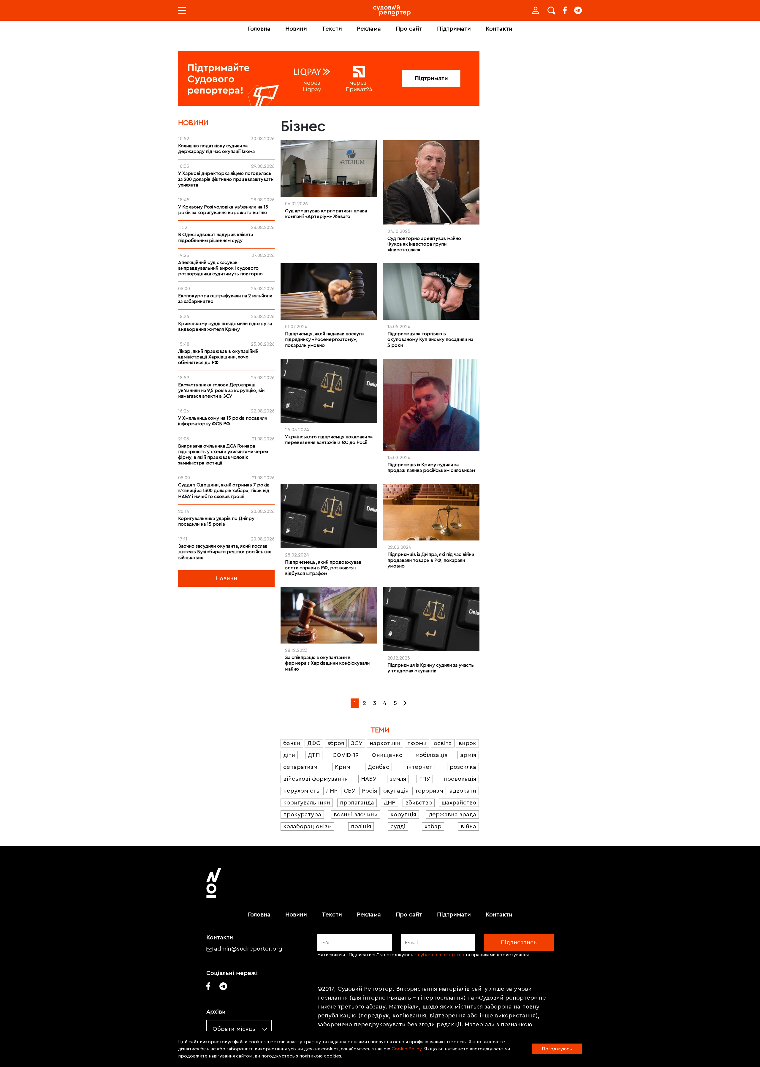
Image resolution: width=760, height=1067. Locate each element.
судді (398, 826)
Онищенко (387, 755)
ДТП (314, 755)
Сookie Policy (407, 1049)
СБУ (349, 791)
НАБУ (368, 779)
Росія (369, 791)
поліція (361, 826)
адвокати (462, 791)
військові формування (315, 779)
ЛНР (332, 791)
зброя (335, 743)
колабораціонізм (307, 826)
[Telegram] (578, 10)
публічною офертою (441, 954)
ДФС (313, 743)
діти (289, 755)
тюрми (417, 743)
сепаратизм (300, 767)
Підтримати (454, 29)
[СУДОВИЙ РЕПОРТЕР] (392, 10)
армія (468, 755)
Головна (259, 29)
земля (398, 779)
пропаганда (357, 803)
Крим (342, 767)
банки (291, 743)
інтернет (419, 767)
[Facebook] (565, 10)
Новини (296, 29)
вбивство (418, 803)
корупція (403, 815)
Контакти (499, 29)
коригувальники (306, 803)
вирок (467, 743)
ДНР (389, 803)
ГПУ (424, 779)
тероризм (429, 791)
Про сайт (409, 29)
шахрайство (458, 803)
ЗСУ (356, 743)
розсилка (463, 767)
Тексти (332, 29)
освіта (443, 743)
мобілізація (431, 755)
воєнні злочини (356, 815)
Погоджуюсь (557, 1049)
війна (468, 826)
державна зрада (452, 815)
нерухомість (301, 791)
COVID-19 (345, 755)
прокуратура (302, 815)
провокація (460, 779)
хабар (433, 826)
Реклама (369, 29)
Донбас (378, 767)
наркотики (385, 743)
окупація (395, 791)
